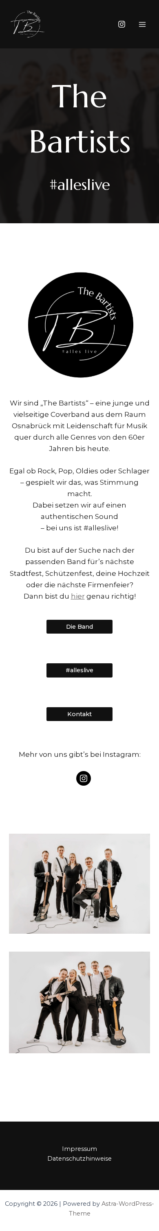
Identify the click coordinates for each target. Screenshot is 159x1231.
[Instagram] (122, 24)
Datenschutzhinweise (79, 1158)
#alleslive (79, 670)
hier (78, 596)
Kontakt (79, 714)
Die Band (79, 626)
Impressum (79, 1149)
